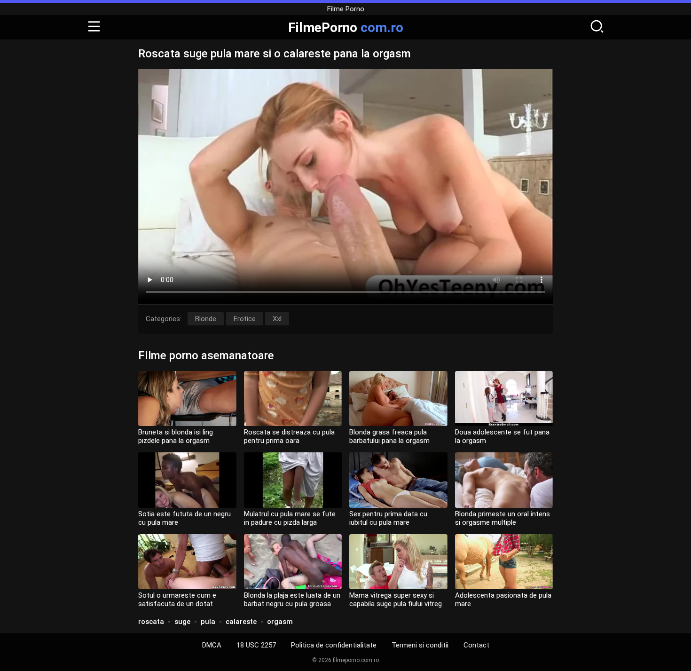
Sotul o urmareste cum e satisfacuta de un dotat (177, 599)
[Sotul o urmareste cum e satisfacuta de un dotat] (187, 561)
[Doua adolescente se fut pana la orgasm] (504, 398)
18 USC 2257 (256, 645)
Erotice (245, 319)
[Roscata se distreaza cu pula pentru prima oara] (293, 398)
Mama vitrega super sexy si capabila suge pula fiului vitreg (395, 599)
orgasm (280, 621)
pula (208, 621)
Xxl (277, 319)
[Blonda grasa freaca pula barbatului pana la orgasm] (398, 398)
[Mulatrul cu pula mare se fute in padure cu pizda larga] (293, 479)
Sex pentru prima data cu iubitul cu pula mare (388, 518)
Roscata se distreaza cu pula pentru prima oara (289, 436)
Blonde (205, 319)
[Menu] (94, 27)
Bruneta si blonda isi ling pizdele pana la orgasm (175, 436)
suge (182, 621)
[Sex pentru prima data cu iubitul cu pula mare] (398, 479)
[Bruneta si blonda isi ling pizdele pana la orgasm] (187, 398)
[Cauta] (597, 27)
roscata (151, 621)
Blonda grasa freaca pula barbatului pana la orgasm (389, 436)
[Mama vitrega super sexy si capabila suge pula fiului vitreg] (398, 561)
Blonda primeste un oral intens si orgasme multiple (502, 518)
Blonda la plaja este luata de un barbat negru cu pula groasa (292, 599)
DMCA (211, 645)
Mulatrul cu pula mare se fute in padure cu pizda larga (290, 518)
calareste (241, 621)
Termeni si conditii (420, 645)
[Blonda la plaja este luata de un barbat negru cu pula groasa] (293, 561)
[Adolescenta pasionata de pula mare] (504, 561)
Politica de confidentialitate (334, 645)
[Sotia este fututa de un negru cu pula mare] (187, 479)
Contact (476, 645)
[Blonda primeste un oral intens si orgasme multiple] (504, 479)
